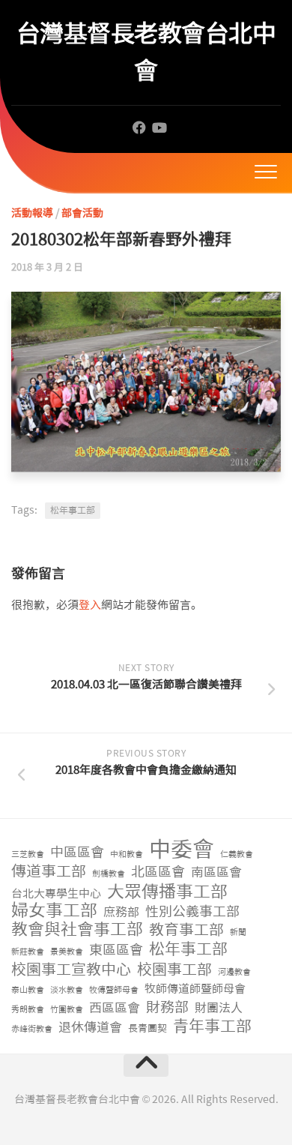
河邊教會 (234, 972)
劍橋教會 (108, 874)
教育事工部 (186, 930)
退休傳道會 (90, 1027)
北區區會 (158, 872)
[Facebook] (139, 127)
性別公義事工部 (192, 912)
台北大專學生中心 (56, 893)
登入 (90, 605)
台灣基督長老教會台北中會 (146, 52)
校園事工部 (174, 970)
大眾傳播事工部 (167, 892)
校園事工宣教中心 (71, 970)
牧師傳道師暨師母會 (195, 989)
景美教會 (66, 952)
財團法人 (219, 1008)
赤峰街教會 (31, 1029)
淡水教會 (66, 990)
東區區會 (116, 950)
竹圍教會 (66, 1009)
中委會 (181, 850)
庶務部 (121, 912)
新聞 (238, 932)
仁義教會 (236, 854)
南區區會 (216, 872)
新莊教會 (27, 952)
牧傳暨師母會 (114, 990)
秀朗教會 (27, 1009)
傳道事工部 (48, 871)
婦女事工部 (54, 910)
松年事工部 (72, 511)
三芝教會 (27, 854)
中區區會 (77, 853)
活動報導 (32, 213)
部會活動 (82, 213)
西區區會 (114, 1008)
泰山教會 (27, 990)
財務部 (167, 1008)
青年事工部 (212, 1027)
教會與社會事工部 (77, 930)
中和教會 (126, 854)
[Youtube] (158, 127)
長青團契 (147, 1028)
